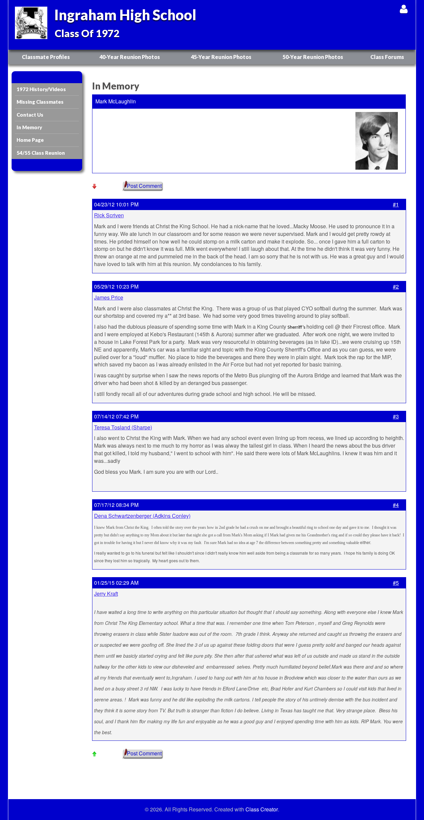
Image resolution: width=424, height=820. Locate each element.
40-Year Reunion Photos (129, 57)
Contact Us (30, 115)
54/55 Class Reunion (41, 153)
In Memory (29, 127)
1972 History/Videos (41, 89)
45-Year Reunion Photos (221, 57)
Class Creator (261, 809)
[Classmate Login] (403, 9)
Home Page (30, 140)
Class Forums (387, 57)
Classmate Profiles (46, 57)
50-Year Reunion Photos (313, 57)
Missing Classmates (40, 102)
